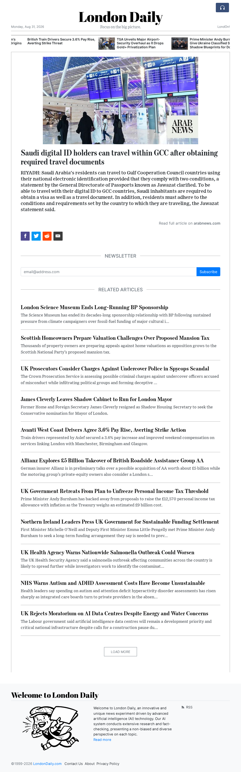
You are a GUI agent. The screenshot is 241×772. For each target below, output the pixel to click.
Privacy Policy (107, 764)
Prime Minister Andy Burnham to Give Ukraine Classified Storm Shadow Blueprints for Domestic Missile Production (201, 45)
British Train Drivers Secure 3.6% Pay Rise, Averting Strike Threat (47, 41)
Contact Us (73, 764)
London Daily (121, 16)
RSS (189, 707)
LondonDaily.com (47, 764)
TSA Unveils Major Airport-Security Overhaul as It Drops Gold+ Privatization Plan (125, 43)
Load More (120, 652)
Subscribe (208, 271)
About (90, 764)
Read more (102, 740)
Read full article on (189, 223)
